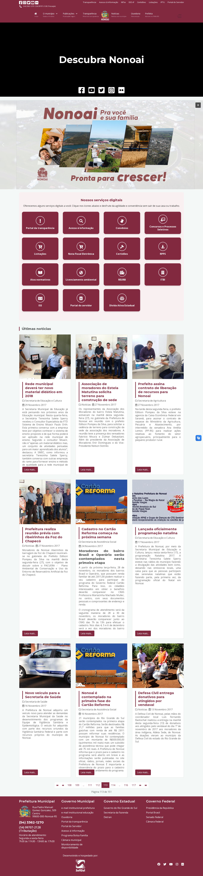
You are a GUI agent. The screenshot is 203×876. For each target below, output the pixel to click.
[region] (101, 144)
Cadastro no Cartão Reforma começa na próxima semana (100, 533)
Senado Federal (154, 817)
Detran (108, 817)
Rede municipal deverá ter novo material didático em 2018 (43, 390)
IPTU (163, 2)
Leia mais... (30, 469)
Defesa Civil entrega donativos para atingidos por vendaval (156, 699)
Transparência (89, 2)
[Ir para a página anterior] (63, 785)
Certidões (141, 2)
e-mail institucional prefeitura (78, 808)
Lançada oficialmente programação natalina (157, 531)
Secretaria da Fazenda (116, 812)
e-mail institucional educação (77, 812)
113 (105, 785)
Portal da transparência (74, 821)
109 (77, 785)
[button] (198, 105)
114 (113, 785)
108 (69, 785)
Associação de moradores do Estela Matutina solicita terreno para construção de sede (100, 392)
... (83, 785)
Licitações (153, 2)
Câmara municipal (71, 840)
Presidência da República (160, 808)
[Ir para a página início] (57, 785)
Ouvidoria (66, 817)
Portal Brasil (153, 812)
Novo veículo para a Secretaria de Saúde (43, 695)
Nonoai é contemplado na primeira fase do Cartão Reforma (96, 699)
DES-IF (131, 2)
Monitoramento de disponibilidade (71, 846)
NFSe (123, 2)
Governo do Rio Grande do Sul (120, 808)
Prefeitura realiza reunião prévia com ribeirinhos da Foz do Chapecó (43, 535)
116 (126, 785)
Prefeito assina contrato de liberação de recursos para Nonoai (157, 390)
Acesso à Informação (108, 2)
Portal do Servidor (176, 2)
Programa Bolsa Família (74, 835)
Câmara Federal (154, 821)
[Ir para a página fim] (146, 785)
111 (90, 785)
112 (98, 785)
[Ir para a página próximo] (140, 785)
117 (134, 785)
